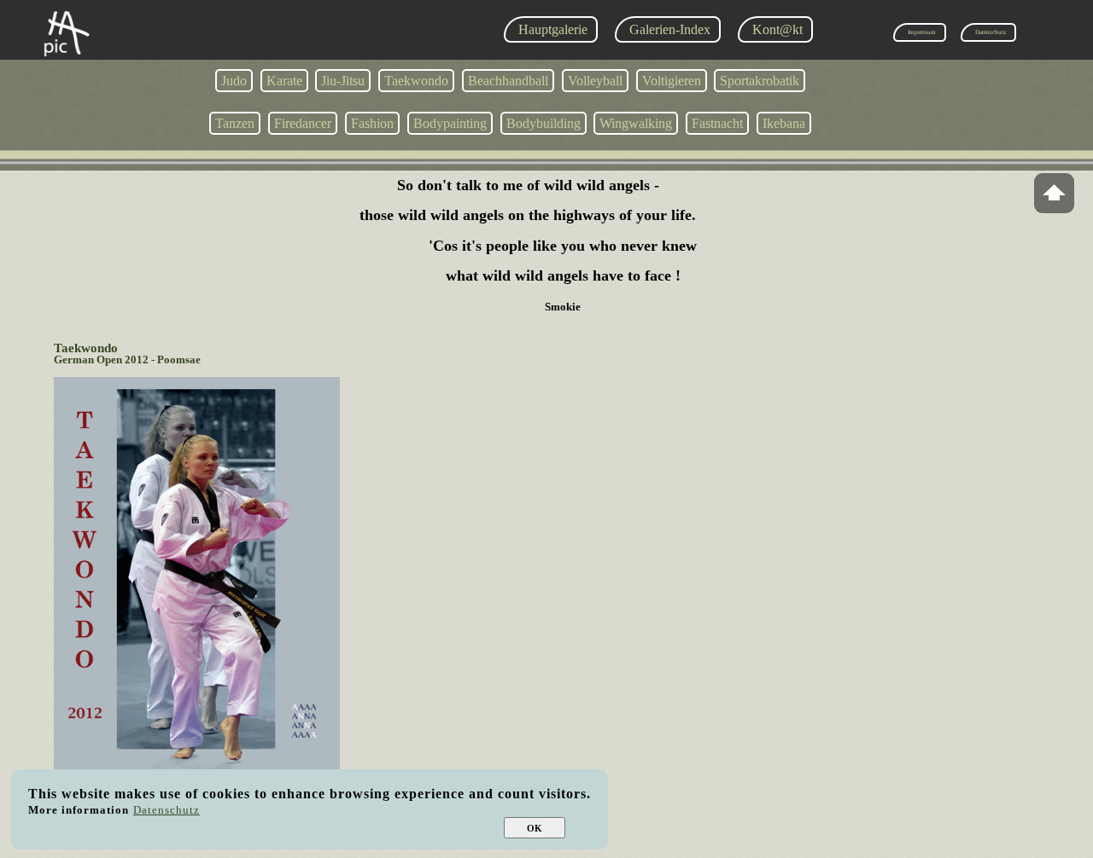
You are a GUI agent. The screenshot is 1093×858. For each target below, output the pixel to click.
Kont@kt (777, 29)
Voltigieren (671, 80)
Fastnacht (717, 123)
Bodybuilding (543, 123)
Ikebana (784, 123)
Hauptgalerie (552, 29)
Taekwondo (416, 80)
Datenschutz (990, 32)
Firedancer (302, 123)
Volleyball (595, 80)
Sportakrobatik (759, 80)
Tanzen (234, 123)
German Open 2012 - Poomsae (127, 360)
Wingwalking (635, 123)
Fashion (372, 123)
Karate (284, 80)
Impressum (922, 32)
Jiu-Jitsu (343, 80)
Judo (234, 80)
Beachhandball (508, 80)
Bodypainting (450, 123)
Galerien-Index (669, 29)
